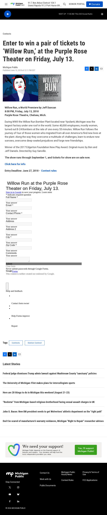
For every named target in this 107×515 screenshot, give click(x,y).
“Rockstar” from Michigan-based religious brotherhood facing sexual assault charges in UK (49, 402)
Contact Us (44, 473)
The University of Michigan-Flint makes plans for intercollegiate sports (39, 382)
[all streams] (103, 14)
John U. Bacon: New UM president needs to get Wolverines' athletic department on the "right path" (52, 411)
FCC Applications (90, 480)
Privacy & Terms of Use (91, 473)
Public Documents (48, 485)
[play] (7, 14)
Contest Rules (67, 480)
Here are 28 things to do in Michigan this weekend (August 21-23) (36, 392)
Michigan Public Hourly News (68, 473)
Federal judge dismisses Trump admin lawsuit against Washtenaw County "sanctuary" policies (50, 373)
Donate (95, 4)
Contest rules (49, 170)
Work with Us (45, 479)
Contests (7, 33)
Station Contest (35, 343)
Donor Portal (77, 4)
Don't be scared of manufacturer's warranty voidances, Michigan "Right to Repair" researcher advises (53, 421)
